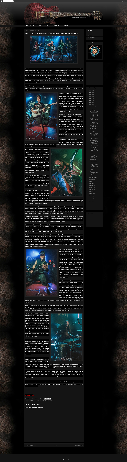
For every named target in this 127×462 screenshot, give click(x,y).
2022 (90, 98)
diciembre (92, 105)
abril (91, 187)
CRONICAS (46, 25)
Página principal (30, 25)
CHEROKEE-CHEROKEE (93, 160)
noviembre (93, 108)
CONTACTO (65, 25)
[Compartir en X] (47, 399)
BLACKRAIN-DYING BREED (94, 126)
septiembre (93, 177)
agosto (92, 179)
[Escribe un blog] (46, 399)
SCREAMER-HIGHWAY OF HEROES (94, 130)
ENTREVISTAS (56, 25)
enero (91, 193)
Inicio (55, 445)
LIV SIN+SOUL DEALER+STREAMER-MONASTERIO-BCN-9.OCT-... (94, 143)
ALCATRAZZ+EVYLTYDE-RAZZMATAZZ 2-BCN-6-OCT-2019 (94, 150)
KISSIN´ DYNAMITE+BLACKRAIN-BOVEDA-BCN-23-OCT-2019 (94, 121)
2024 (90, 94)
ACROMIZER (32, 400)
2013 (90, 206)
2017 (90, 198)
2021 (90, 100)
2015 (90, 202)
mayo (91, 185)
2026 (90, 90)
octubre (92, 110)
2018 (90, 196)
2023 (90, 96)
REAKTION (49, 400)
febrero (92, 191)
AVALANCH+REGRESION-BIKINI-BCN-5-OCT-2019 (94, 155)
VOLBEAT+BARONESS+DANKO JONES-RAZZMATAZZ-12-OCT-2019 (94, 136)
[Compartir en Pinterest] (50, 399)
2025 (90, 92)
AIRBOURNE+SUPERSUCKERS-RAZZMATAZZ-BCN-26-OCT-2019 (94, 114)
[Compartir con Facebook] (49, 399)
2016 (90, 200)
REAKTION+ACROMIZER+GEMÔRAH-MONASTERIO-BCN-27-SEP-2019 (94, 166)
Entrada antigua (79, 445)
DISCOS (39, 25)
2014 (90, 204)
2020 (90, 102)
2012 (90, 208)
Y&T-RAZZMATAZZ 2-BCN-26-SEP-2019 (94, 173)
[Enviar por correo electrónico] (45, 399)
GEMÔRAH (44, 400)
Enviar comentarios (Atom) (57, 450)
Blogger (67, 459)
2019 (90, 104)
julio (91, 181)
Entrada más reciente (30, 445)
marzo (92, 189)
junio (91, 183)
